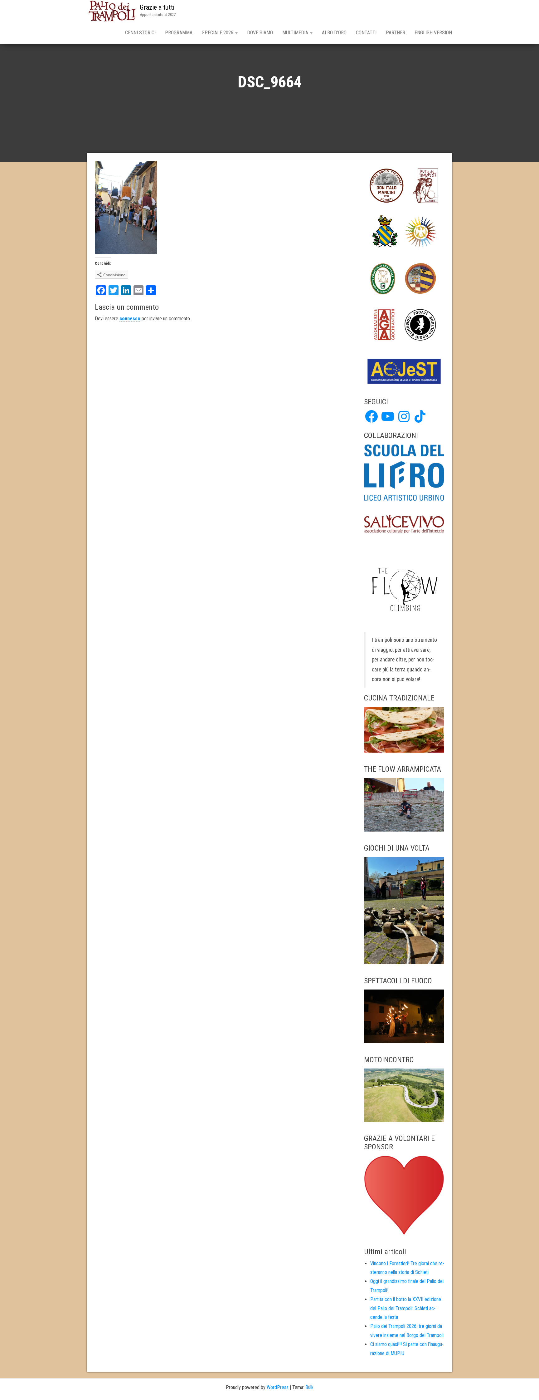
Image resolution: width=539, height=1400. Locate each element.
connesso (129, 319)
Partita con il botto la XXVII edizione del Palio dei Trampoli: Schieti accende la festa (405, 1308)
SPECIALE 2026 (218, 33)
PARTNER (395, 33)
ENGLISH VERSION (433, 33)
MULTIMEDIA (295, 33)
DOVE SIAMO (260, 33)
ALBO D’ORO (334, 33)
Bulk (309, 1387)
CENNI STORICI (140, 33)
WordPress (278, 1387)
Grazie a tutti (157, 7)
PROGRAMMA (178, 33)
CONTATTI (366, 33)
